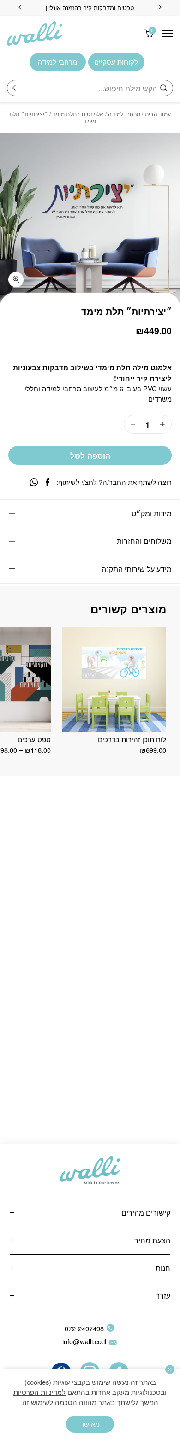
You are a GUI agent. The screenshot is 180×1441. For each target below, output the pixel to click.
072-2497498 (84, 1328)
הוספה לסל (90, 455)
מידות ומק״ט (152, 513)
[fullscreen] (16, 279)
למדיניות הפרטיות (39, 1392)
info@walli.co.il (84, 1341)
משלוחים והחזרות (144, 541)
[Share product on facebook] (47, 482)
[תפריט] (167, 33)
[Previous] (160, 8)
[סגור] (169, 1369)
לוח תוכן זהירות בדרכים (132, 739)
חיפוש (16, 88)
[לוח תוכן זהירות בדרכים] (114, 679)
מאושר (90, 1424)
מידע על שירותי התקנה (137, 569)
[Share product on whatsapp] (34, 482)
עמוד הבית (158, 114)
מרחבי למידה (124, 114)
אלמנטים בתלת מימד (77, 114)
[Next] (19, 8)
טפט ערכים (34, 739)
